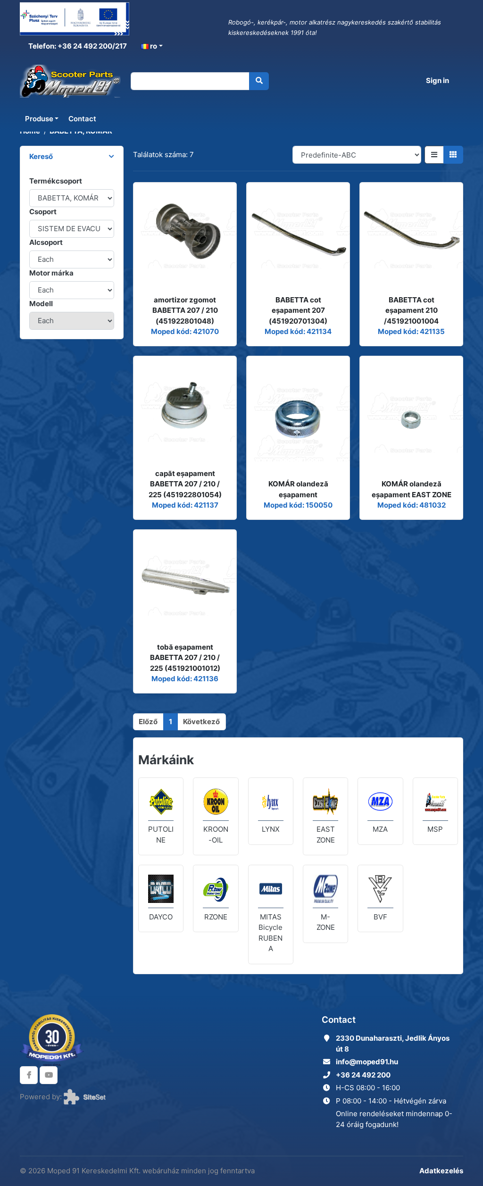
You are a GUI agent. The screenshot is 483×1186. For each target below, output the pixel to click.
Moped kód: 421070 (185, 331)
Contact (82, 118)
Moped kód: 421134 (298, 331)
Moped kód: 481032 (411, 505)
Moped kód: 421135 (411, 331)
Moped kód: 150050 (298, 505)
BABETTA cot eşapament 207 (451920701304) (298, 310)
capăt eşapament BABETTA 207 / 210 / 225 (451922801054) (185, 484)
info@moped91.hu (367, 1061)
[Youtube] (49, 1075)
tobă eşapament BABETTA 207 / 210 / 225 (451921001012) (185, 658)
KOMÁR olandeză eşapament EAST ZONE (411, 489)
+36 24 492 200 (363, 1074)
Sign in (437, 80)
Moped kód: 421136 (184, 678)
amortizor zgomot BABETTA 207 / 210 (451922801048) (185, 310)
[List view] (434, 155)
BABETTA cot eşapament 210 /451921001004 (411, 310)
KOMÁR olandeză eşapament (298, 489)
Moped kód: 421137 (185, 505)
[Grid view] (453, 155)
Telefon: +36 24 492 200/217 (77, 46)
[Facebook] (29, 1075)
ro (153, 46)
